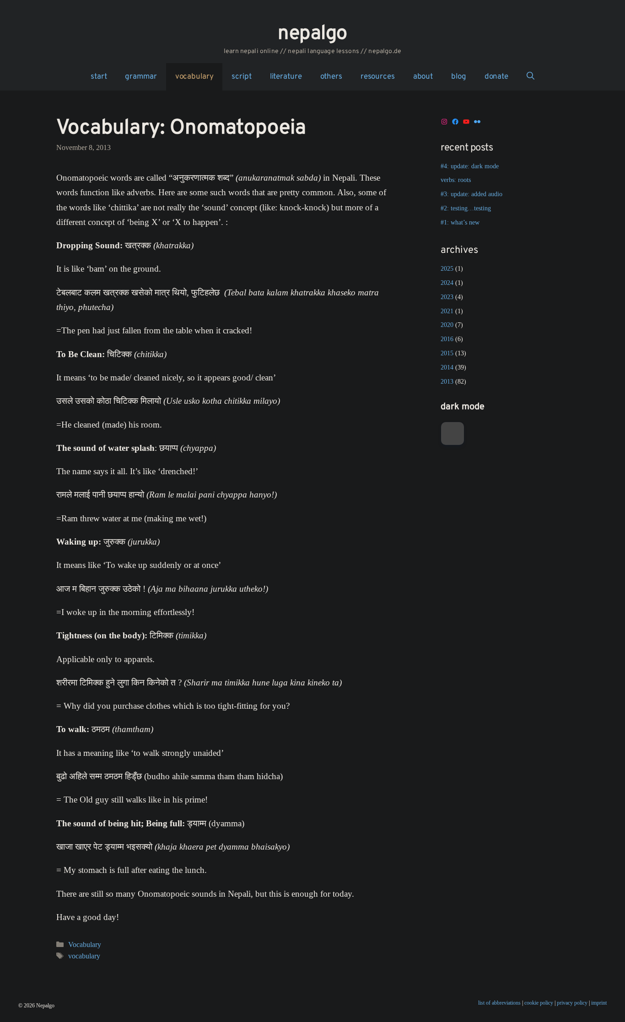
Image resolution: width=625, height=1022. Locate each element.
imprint (599, 1003)
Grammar (140, 77)
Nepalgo (312, 33)
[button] (530, 77)
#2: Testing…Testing (466, 208)
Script (241, 77)
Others (331, 77)
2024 (447, 282)
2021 (447, 311)
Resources (378, 77)
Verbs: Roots (456, 180)
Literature (286, 77)
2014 (447, 367)
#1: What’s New (460, 222)
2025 (447, 268)
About (423, 77)
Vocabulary (194, 77)
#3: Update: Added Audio (471, 194)
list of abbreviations (499, 1003)
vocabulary (84, 956)
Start (99, 77)
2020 (447, 324)
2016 (447, 339)
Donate (496, 77)
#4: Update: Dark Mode (470, 166)
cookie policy (538, 1003)
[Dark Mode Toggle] (452, 433)
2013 (447, 381)
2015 (447, 353)
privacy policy (572, 1003)
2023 (447, 297)
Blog (458, 77)
